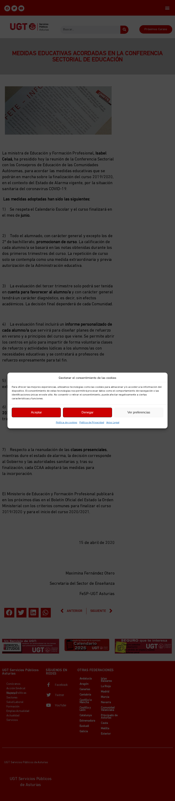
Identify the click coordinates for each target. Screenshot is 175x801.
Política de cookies (66, 422)
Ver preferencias (138, 412)
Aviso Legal (112, 422)
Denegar (87, 412)
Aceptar (36, 412)
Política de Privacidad (91, 422)
